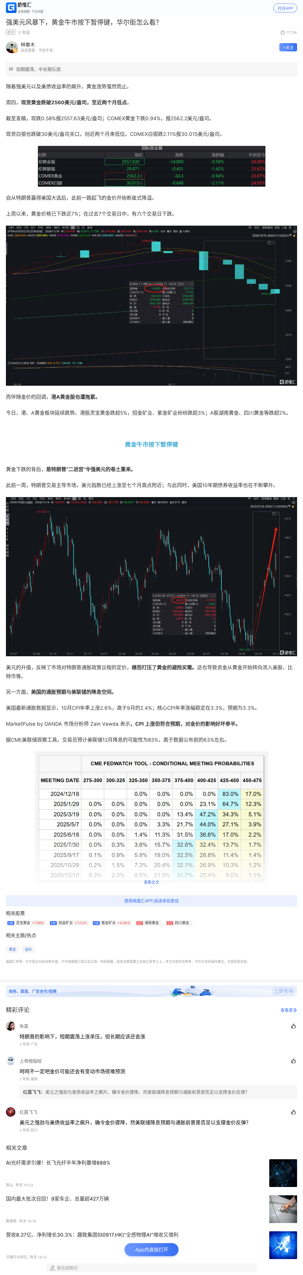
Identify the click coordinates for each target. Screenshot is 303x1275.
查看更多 (289, 1010)
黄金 (12, 949)
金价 (28, 949)
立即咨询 (283, 991)
